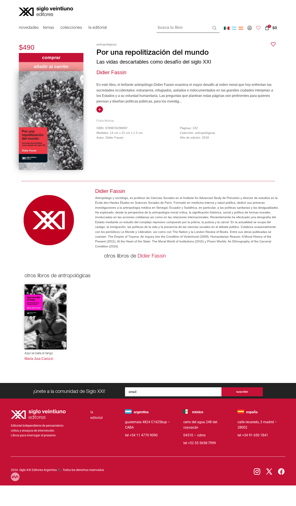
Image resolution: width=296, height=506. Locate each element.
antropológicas (106, 44)
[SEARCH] (215, 28)
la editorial (96, 415)
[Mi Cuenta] (249, 28)
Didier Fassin (111, 72)
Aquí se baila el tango (38, 353)
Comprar (51, 57)
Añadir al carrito (51, 66)
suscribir (242, 391)
